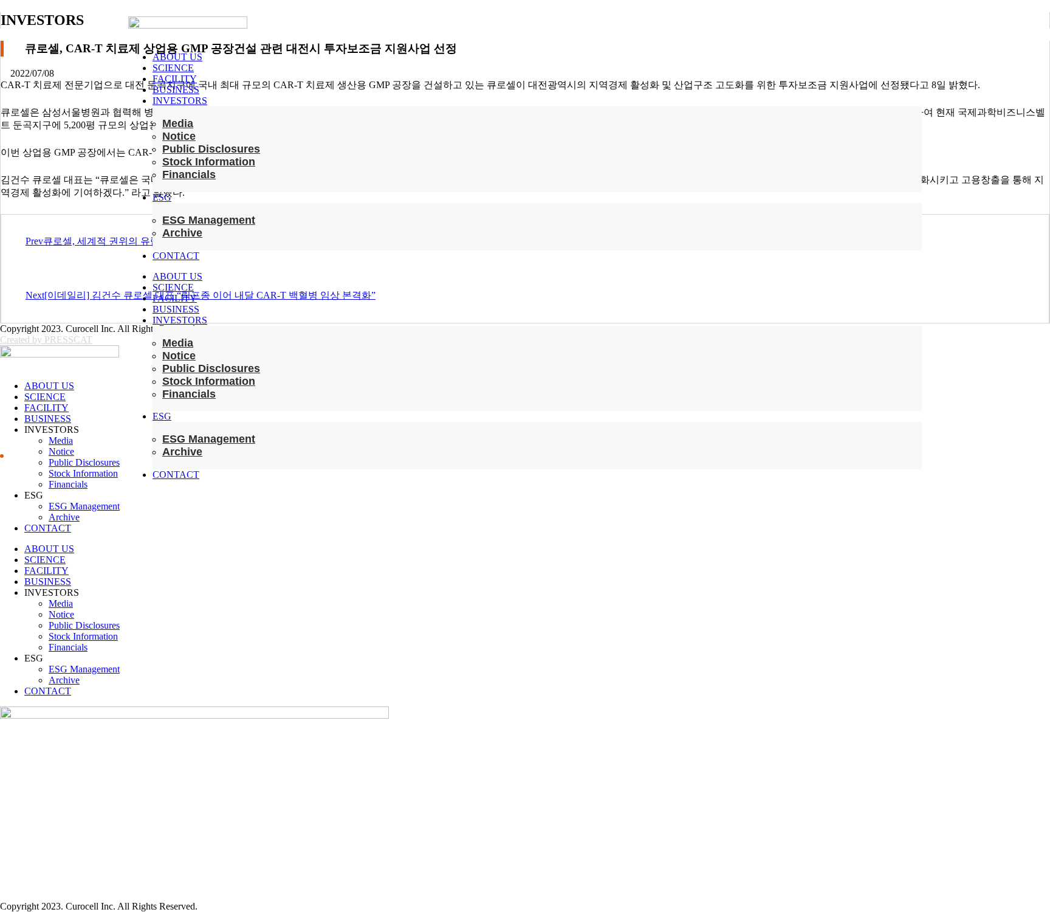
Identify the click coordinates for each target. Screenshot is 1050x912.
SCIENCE (173, 68)
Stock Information (208, 162)
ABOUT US (177, 57)
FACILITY (175, 79)
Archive (182, 233)
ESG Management (208, 220)
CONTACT (176, 255)
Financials (189, 174)
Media (177, 123)
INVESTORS (180, 100)
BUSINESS (176, 90)
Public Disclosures (211, 149)
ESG (162, 197)
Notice (179, 136)
